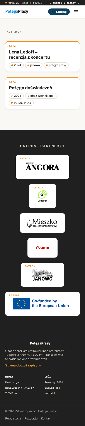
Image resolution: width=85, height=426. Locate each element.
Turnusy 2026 (54, 382)
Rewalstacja (13, 418)
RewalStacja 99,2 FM (19, 387)
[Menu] (76, 11)
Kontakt (50, 393)
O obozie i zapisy (63, 2)
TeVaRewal (12, 393)
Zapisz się (52, 387)
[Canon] (42, 248)
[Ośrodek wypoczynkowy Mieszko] (42, 223)
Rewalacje (12, 382)
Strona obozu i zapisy (21, 365)
